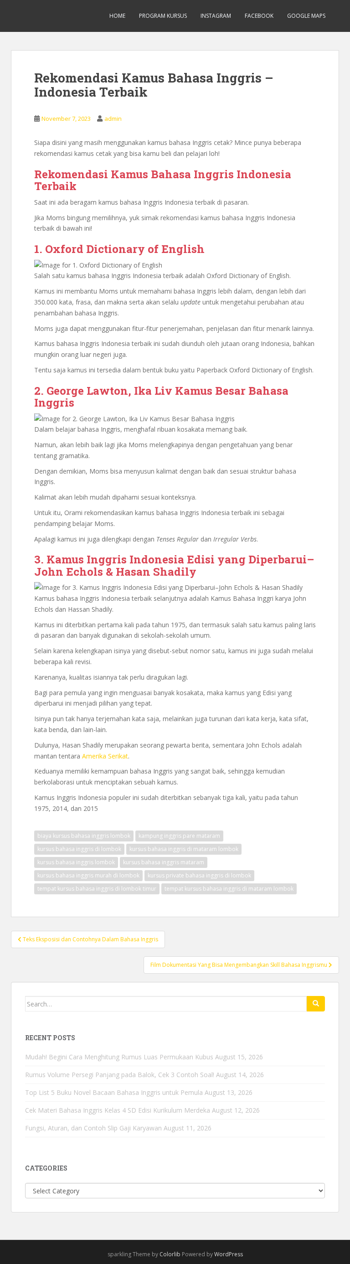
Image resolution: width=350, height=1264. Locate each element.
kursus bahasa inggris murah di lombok (88, 875)
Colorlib (170, 1254)
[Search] (316, 1003)
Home (117, 16)
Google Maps (306, 16)
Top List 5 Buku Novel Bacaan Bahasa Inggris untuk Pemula (114, 1092)
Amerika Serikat (105, 756)
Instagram (216, 16)
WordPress (228, 1254)
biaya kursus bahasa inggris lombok (83, 836)
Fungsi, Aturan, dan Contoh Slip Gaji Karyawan (93, 1128)
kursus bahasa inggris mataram (163, 862)
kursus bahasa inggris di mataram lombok (183, 849)
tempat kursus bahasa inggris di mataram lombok (229, 889)
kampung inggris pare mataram (179, 836)
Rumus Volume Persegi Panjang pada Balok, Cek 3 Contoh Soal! (119, 1074)
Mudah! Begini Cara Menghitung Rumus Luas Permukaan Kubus (119, 1056)
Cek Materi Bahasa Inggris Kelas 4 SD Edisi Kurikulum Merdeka (117, 1110)
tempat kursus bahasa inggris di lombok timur (96, 889)
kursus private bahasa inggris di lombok (199, 875)
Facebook (259, 16)
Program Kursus (163, 16)
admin (113, 118)
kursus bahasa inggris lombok (76, 862)
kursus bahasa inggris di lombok (79, 849)
